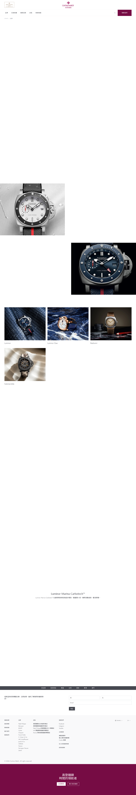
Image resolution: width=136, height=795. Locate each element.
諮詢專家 (61, 784)
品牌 (6, 13)
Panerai (20, 746)
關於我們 (6, 731)
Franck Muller (22, 735)
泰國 (62, 688)
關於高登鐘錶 (73, 784)
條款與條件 (62, 736)
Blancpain (21, 726)
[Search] (115, 13)
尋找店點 (108, 415)
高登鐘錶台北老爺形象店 (40, 724)
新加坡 (43, 688)
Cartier (20, 730)
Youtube (61, 728)
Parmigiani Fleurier (23, 748)
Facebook (61, 724)
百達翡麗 (14, 13)
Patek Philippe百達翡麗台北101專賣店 (43, 728)
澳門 (93, 688)
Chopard (21, 733)
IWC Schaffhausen (23, 739)
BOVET (20, 728)
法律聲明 (61, 732)
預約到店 (97, 415)
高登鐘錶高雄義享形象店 (40, 726)
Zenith (20, 750)
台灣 (70, 688)
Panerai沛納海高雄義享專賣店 (41, 733)
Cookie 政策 (62, 740)
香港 (85, 688)
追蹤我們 (61, 720)
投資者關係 (62, 747)
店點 (30, 13)
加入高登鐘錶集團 (64, 744)
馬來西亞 (53, 688)
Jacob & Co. (22, 742)
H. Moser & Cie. (23, 737)
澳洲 (77, 688)
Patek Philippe (22, 724)
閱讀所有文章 (125, 460)
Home (6, 18)
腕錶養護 (38, 13)
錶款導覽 (6, 724)
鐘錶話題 (23, 13)
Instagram (61, 726)
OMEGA (21, 744)
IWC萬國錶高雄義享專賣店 (41, 730)
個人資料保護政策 (64, 738)
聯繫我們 (124, 13)
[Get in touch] (132, 791)
